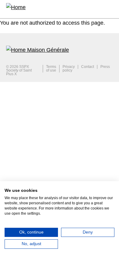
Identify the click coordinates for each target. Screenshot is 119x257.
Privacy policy (69, 68)
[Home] (16, 9)
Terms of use (51, 68)
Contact (87, 67)
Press (105, 67)
